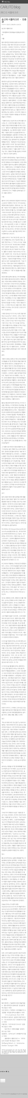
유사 (8, 1052)
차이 (16, 1052)
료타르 (5, 1051)
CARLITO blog (10, 7)
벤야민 (13, 1051)
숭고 (22, 1051)
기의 (19, 1049)
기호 (23, 1049)
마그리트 (9, 1051)
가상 (16, 1049)
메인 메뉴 (7, 2)
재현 (11, 1052)
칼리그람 (20, 1052)
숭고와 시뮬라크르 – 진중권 (14, 20)
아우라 (5, 1052)
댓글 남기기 (6, 1053)
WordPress (13, 1093)
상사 (16, 1051)
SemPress (25, 1093)
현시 (23, 1052)
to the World (9, 1049)
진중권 (13, 1052)
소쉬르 (18, 1051)
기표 (21, 1049)
